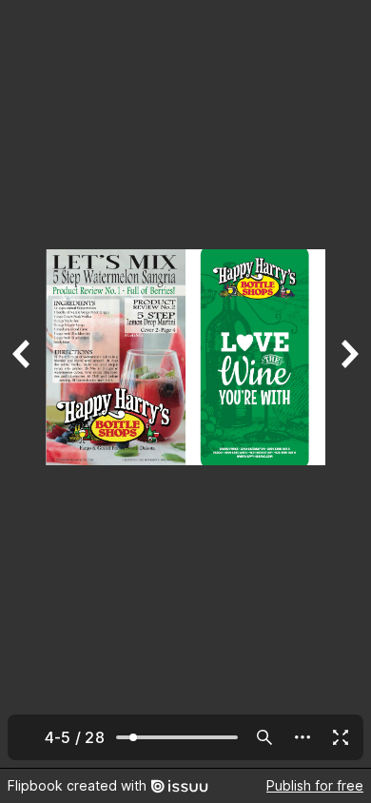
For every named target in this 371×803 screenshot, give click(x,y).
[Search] (264, 737)
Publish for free (314, 785)
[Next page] (348, 384)
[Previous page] (23, 384)
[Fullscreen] (341, 737)
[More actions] (302, 737)
